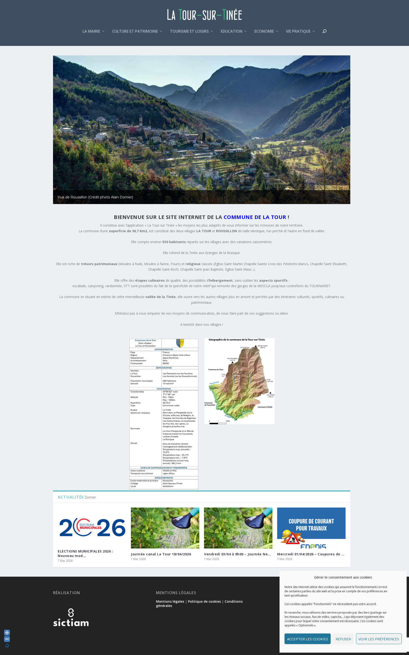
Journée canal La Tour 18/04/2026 (161, 554)
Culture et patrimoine (135, 31)
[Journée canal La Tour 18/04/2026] (165, 528)
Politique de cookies (204, 601)
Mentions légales (170, 601)
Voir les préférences (379, 639)
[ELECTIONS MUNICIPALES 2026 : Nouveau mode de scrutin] (92, 527)
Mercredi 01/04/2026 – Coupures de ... (311, 554)
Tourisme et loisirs (189, 31)
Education (231, 31)
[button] (60, 130)
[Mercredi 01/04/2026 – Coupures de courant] (311, 528)
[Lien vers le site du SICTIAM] (71, 634)
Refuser (343, 639)
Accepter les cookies (307, 639)
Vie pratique (298, 31)
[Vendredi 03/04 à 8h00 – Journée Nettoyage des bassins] (238, 528)
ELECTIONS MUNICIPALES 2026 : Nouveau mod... (85, 553)
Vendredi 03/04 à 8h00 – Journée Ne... (237, 554)
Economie (264, 31)
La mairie (91, 31)
